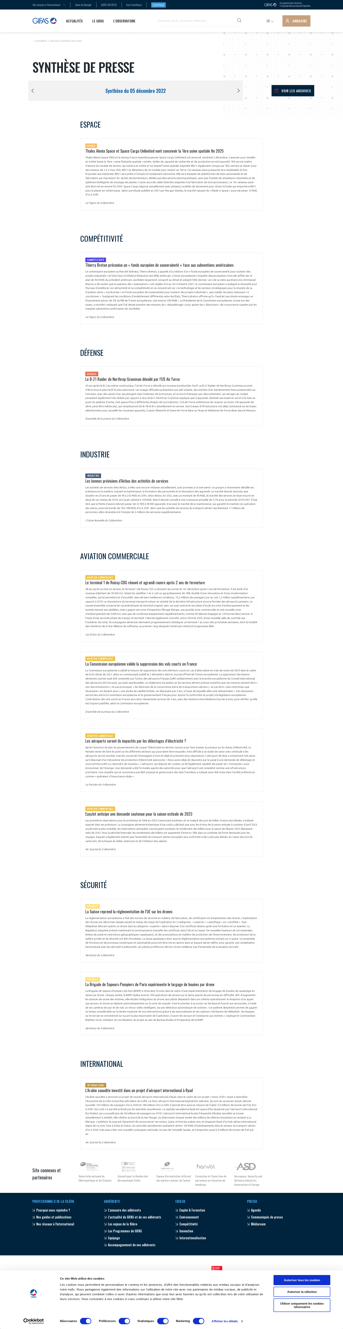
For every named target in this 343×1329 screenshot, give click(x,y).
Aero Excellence (134, 5)
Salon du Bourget (83, 5)
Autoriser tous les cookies (302, 1280)
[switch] (124, 1321)
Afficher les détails (225, 1321)
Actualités (41, 40)
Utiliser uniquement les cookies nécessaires (302, 1305)
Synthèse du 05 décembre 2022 (135, 91)
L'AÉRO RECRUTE (109, 5)
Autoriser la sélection (302, 1291)
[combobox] (46, 4)
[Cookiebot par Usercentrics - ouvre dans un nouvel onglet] (33, 1321)
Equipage (158, 5)
